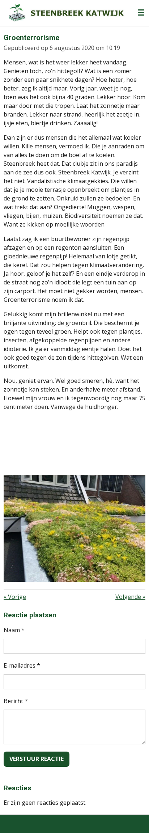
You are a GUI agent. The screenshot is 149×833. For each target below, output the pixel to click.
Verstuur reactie (36, 759)
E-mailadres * (22, 665)
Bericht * (16, 701)
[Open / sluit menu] (141, 12)
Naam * (14, 630)
